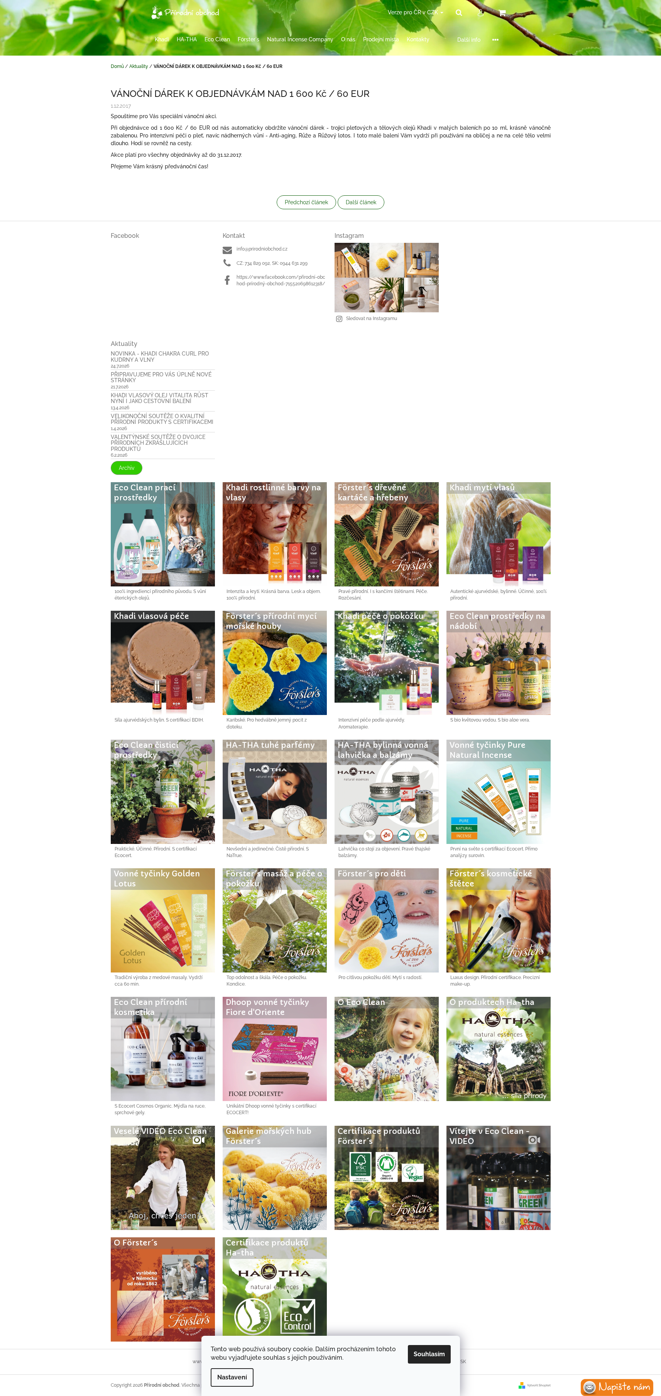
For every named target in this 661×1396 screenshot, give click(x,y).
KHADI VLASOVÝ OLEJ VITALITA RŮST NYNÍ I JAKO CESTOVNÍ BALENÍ (159, 398)
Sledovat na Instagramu (371, 318)
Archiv (126, 468)
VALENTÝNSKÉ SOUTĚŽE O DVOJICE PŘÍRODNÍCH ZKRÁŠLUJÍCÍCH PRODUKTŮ (158, 443)
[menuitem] (162, 39)
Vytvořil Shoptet (539, 1385)
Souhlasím (429, 1354)
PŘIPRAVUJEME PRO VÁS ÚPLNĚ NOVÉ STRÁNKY (161, 377)
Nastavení (232, 1377)
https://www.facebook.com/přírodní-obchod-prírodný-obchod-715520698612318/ (281, 280)
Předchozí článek (306, 202)
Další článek (361, 202)
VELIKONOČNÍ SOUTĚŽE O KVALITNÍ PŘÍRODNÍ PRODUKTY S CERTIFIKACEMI (162, 419)
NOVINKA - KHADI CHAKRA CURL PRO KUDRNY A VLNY (160, 357)
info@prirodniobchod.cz (262, 249)
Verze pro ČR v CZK (414, 12)
